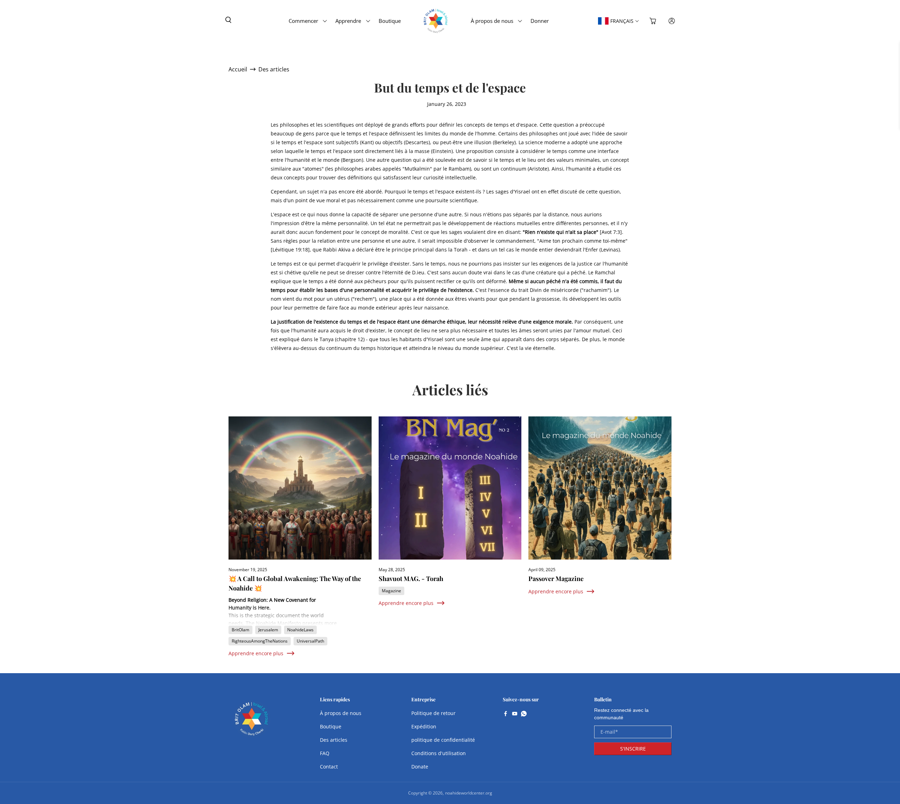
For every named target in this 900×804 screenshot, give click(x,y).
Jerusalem (268, 630)
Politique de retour (433, 713)
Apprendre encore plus (256, 653)
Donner (540, 20)
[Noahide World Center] (252, 722)
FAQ (324, 753)
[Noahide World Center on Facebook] (505, 714)
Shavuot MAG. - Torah (411, 578)
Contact (329, 766)
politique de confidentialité (443, 739)
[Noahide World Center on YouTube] (515, 714)
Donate (419, 766)
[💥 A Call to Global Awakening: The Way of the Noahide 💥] (300, 488)
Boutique (390, 20)
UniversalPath (310, 641)
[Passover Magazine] (599, 488)
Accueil (238, 69)
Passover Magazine (556, 578)
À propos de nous (492, 20)
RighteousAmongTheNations (260, 641)
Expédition (423, 726)
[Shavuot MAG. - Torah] (450, 488)
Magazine (391, 591)
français (622, 21)
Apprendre (348, 20)
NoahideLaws (300, 630)
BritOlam (240, 630)
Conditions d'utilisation (438, 753)
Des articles (273, 69)
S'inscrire (633, 748)
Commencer (303, 20)
